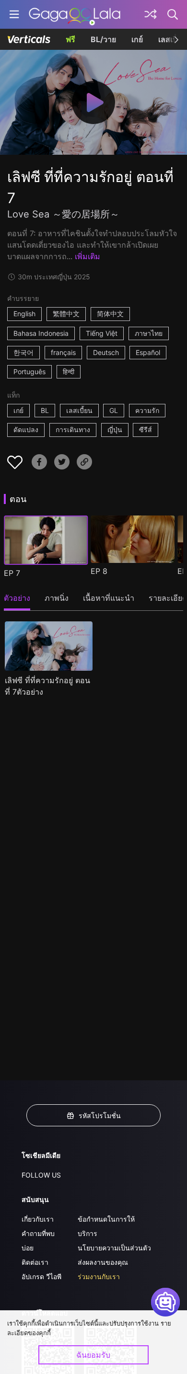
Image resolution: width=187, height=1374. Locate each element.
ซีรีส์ (145, 429)
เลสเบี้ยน (79, 410)
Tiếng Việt (101, 333)
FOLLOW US (41, 1175)
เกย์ (137, 39)
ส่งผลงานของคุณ (103, 1262)
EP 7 (12, 573)
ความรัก (147, 410)
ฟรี (70, 39)
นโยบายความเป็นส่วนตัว (114, 1248)
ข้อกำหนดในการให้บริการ (106, 1226)
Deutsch (106, 352)
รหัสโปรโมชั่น (100, 1115)
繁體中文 (66, 313)
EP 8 (99, 571)
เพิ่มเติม (87, 256)
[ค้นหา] (173, 14)
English (24, 313)
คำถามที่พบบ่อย (38, 1240)
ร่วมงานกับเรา (99, 1276)
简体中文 (110, 313)
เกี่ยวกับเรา (38, 1219)
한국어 (23, 352)
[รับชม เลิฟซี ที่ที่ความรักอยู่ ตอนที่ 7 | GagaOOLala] (74, 14)
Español (148, 352)
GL (113, 410)
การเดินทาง (73, 429)
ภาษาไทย (149, 333)
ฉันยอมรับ (93, 1355)
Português (29, 371)
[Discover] (150, 14)
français (63, 352)
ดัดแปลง (25, 429)
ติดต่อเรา (35, 1262)
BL (45, 410)
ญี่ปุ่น (114, 429)
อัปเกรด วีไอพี (41, 1276)
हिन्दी (68, 371)
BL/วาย (103, 39)
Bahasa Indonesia (41, 333)
